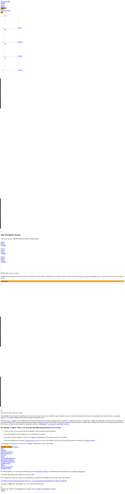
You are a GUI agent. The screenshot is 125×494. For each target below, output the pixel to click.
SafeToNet (60, 424)
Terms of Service (30, 440)
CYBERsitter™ (42, 424)
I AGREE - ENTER (6, 447)
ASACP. (66, 424)
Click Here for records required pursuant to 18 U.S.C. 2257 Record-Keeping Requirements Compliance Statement (34, 481)
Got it (2, 490)
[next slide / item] (1, 231)
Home (20, 28)
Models (3, 3)
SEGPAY (39, 471)
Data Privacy (47, 489)
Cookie (38, 489)
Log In (3, 6)
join (2, 12)
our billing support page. (78, 471)
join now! (3, 8)
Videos (3, 5)
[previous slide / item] (1, 16)
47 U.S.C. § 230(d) (10, 420)
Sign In (20, 70)
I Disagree (15, 447)
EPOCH (45, 471)
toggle (2, 9)
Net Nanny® (52, 424)
